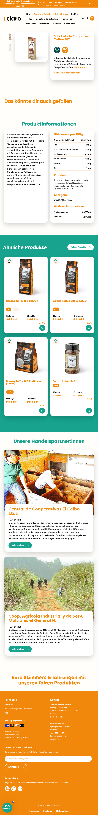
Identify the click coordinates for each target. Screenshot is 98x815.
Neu (28, 14)
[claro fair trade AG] (12, 18)
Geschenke (70, 24)
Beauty (57, 24)
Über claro (42, 2)
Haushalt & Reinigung (37, 24)
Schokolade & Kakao (47, 19)
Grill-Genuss (61, 14)
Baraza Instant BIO (64, 381)
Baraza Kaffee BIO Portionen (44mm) (23, 382)
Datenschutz (62, 811)
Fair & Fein (67, 19)
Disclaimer (48, 811)
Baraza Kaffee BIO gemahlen (70, 301)
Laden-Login (59, 5)
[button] (7, 808)
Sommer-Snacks (42, 14)
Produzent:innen (44, 5)
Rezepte (58, 2)
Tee (30, 19)
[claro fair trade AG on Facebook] (20, 790)
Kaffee (74, 14)
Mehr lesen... (80, 67)
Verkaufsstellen (71, 2)
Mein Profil (9, 704)
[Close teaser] (13, 802)
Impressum (34, 811)
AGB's (7, 713)
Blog (50, 2)
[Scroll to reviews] (72, 43)
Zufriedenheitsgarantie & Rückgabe (18, 709)
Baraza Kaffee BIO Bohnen (22, 301)
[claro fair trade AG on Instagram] (13, 790)
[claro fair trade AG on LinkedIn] (7, 790)
